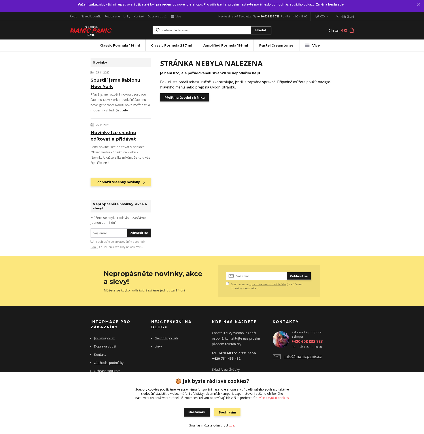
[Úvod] (95, 30)
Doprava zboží (157, 16)
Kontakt (139, 16)
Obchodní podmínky (109, 362)
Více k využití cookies (274, 398)
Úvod (73, 16)
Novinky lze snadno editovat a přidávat (113, 136)
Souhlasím (227, 412)
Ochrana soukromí (107, 370)
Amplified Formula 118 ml (225, 45)
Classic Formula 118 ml (120, 45)
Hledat (261, 30)
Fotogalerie (112, 16)
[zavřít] (418, 4)
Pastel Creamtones (276, 45)
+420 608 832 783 (268, 16)
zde (231, 425)
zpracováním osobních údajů (268, 284)
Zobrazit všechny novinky (118, 182)
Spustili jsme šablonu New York (115, 83)
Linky (126, 16)
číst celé (121, 110)
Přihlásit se (139, 233)
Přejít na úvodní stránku (185, 98)
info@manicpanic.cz (303, 356)
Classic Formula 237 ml (171, 45)
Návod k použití (91, 16)
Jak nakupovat (104, 338)
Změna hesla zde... (331, 4)
